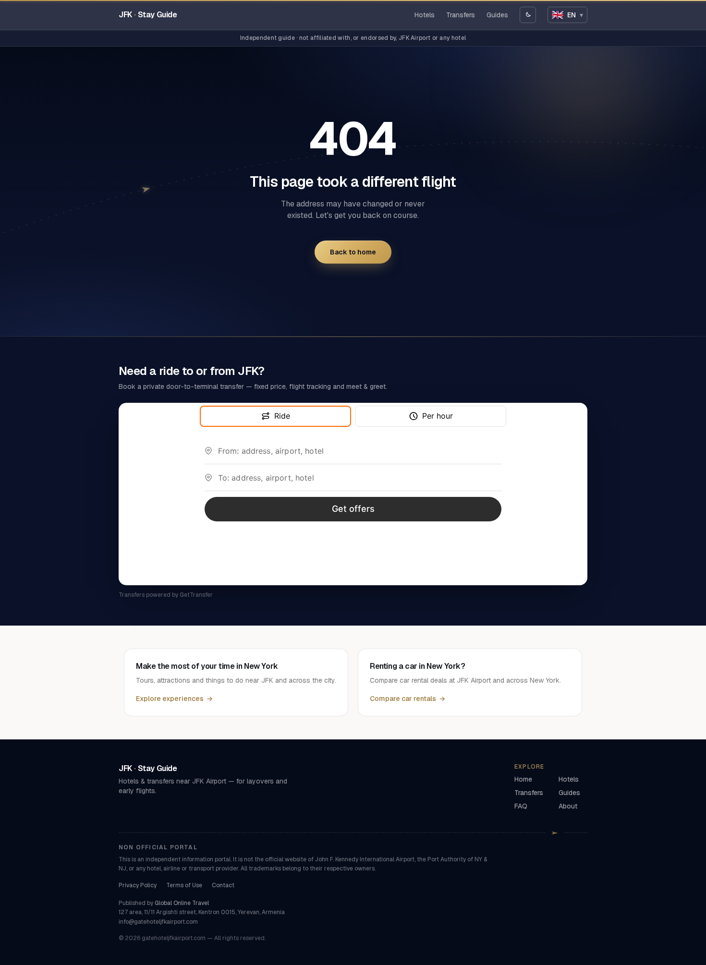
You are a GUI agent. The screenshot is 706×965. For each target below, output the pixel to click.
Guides (497, 15)
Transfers (460, 15)
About (568, 806)
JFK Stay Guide (148, 15)
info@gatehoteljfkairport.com (158, 922)
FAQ (520, 806)
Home (523, 779)
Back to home (353, 252)
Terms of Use (184, 885)
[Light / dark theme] (528, 15)
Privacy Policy (138, 885)
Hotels (424, 15)
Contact (223, 885)
